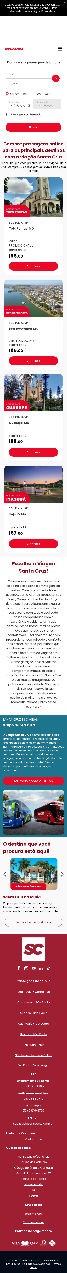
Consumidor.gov (33, 1222)
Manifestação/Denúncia (34, 1157)
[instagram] (26, 968)
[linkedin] (41, 968)
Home (33, 1196)
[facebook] (19, 968)
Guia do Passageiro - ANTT (33, 1173)
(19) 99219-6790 (33, 1110)
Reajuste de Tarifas (33, 1179)
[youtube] (33, 968)
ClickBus (15, 1264)
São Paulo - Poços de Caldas (33, 1055)
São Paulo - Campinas (33, 992)
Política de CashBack (33, 1162)
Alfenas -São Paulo (33, 1013)
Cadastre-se (33, 1139)
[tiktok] (48, 968)
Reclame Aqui (33, 1214)
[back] (4, 873)
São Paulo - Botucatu (33, 1023)
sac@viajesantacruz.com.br (33, 1123)
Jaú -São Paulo (33, 1045)
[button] (60, 48)
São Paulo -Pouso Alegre (33, 1065)
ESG (33, 1190)
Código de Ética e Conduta (33, 1168)
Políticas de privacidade (36, 1264)
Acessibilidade (33, 1184)
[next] (62, 873)
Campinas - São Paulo (33, 1002)
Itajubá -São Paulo (33, 1034)
